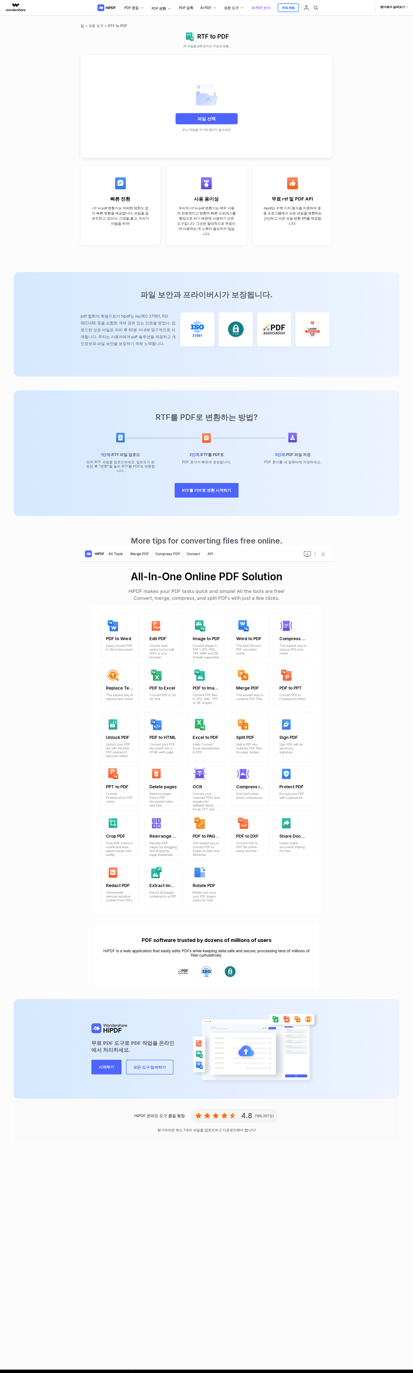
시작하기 (106, 1067)
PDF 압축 (186, 8)
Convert (194, 554)
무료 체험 (288, 7)
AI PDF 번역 (261, 8)
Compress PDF (168, 554)
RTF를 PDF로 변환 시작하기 (206, 490)
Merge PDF (139, 554)
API (210, 554)
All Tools (116, 554)
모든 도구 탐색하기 (149, 1067)
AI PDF (205, 8)
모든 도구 (231, 8)
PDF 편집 (131, 8)
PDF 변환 (159, 8)
